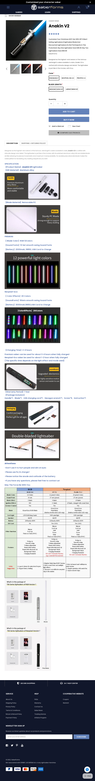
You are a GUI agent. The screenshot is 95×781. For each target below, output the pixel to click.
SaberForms (54, 21)
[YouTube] (23, 745)
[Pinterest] (17, 745)
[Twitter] (12, 745)
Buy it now (69, 120)
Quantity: (52, 99)
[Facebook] (7, 745)
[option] (19, 12)
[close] (90, 2)
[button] (54, 34)
